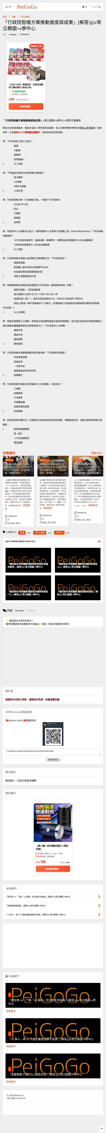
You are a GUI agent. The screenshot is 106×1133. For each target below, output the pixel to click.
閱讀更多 (48, 508)
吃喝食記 (9, 453)
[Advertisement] (53, 946)
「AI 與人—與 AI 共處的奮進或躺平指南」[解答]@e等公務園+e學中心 (51, 1039)
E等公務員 (25, 17)
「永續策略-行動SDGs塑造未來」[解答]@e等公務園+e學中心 (45, 1074)
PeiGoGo (27, 7)
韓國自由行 (9, 460)
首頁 (5, 17)
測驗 (14, 17)
